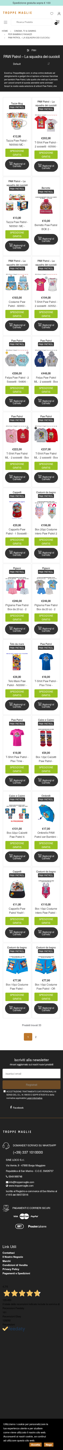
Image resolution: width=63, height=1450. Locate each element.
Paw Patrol (17, 340)
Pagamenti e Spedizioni (16, 1273)
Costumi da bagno (46, 492)
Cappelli (17, 492)
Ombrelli (45, 795)
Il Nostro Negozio (13, 1257)
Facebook (18, 1107)
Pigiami (17, 568)
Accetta (35, 1444)
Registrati (31, 1085)
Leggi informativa (34, 1098)
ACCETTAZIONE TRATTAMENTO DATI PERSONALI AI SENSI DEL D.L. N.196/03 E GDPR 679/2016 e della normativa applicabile (31, 1094)
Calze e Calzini (46, 719)
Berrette (46, 188)
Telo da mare (17, 644)
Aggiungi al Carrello (19, 165)
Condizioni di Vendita (15, 1265)
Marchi (7, 1261)
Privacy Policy (11, 1269)
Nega (49, 1444)
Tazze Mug (17, 103)
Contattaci (9, 1253)
